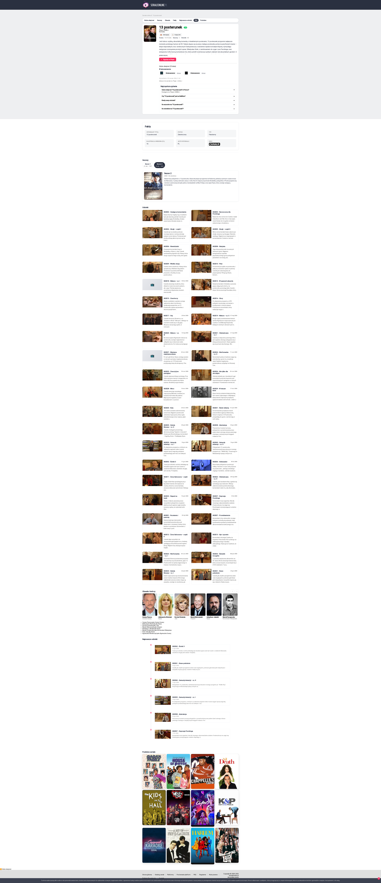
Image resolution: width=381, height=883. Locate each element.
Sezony (159, 20)
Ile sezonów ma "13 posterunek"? (172, 104)
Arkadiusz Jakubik (213, 617)
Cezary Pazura (147, 617)
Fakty (174, 20)
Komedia (162, 32)
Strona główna (147, 875)
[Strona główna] (155, 5)
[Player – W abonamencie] (161, 73)
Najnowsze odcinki (185, 20)
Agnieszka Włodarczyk (149, 633)
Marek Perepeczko (229, 617)
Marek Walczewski (197, 617)
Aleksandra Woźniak (165, 617)
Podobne (203, 20)
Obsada (167, 20)
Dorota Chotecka (180, 617)
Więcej (179, 73)
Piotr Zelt (145, 632)
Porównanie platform (183, 875)
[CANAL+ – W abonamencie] (186, 73)
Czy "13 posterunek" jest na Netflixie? (174, 96)
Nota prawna (213, 875)
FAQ (196, 20)
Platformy (170, 875)
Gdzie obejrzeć (149, 20)
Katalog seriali (159, 875)
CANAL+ (166, 30)
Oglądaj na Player (168, 59)
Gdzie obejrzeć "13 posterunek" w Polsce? (175, 90)
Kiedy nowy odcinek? (168, 100)
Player (161, 30)
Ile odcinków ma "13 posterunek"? (173, 108)
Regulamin (202, 875)
